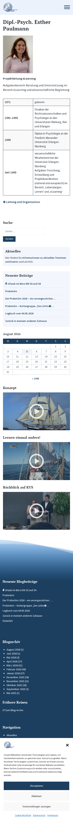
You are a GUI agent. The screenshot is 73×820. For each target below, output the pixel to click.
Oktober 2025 (14, 685)
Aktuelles (12, 735)
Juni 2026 (12, 653)
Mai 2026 (11, 657)
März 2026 (12, 665)
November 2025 (15, 681)
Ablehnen (36, 796)
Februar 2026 (14, 669)
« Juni (35, 378)
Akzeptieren (36, 785)
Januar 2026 (13, 673)
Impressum (52, 815)
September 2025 (16, 689)
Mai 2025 (11, 693)
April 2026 (12, 661)
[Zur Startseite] (30, 7)
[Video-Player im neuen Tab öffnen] (36, 411)
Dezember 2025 (15, 677)
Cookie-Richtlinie (23, 815)
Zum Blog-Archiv (14, 710)
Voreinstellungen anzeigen (36, 806)
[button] (67, 745)
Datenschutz (39, 815)
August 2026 (13, 649)
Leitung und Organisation (23, 202)
